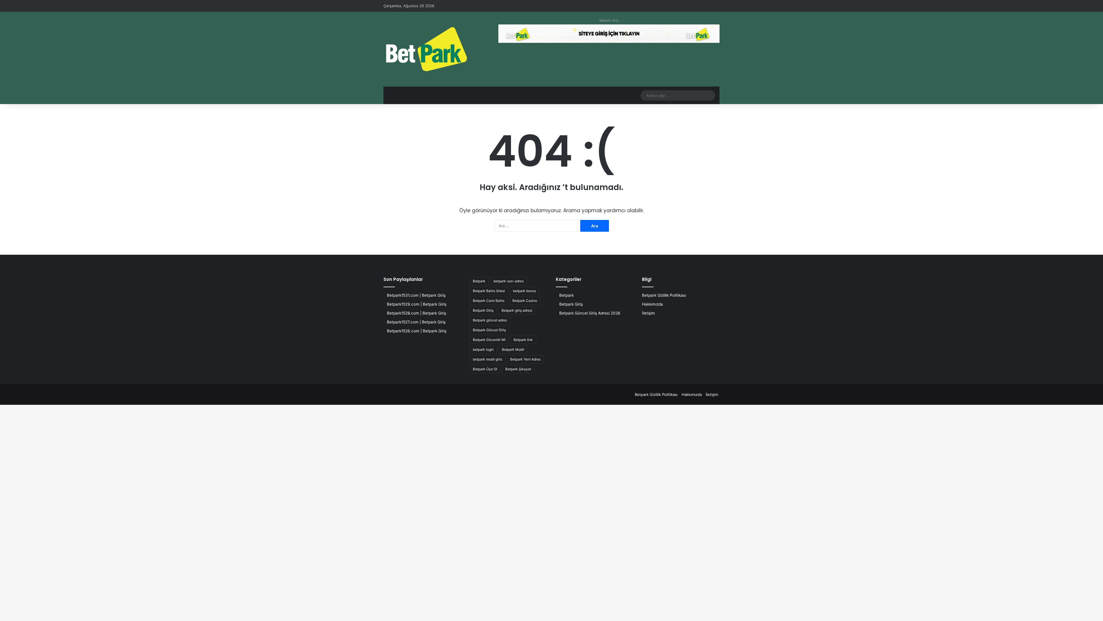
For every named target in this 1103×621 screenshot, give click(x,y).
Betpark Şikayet (518, 369)
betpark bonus (524, 291)
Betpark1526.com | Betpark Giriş (416, 331)
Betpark (479, 281)
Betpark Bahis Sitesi (489, 291)
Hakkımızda (652, 304)
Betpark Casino (524, 300)
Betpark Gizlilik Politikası (664, 295)
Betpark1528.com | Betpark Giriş (416, 313)
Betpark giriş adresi (517, 310)
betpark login (483, 349)
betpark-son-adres (508, 281)
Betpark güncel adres (490, 320)
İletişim (648, 313)
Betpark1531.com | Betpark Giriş (416, 295)
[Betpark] (426, 49)
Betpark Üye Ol (485, 369)
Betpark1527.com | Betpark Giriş (416, 322)
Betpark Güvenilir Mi (489, 340)
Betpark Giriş (609, 20)
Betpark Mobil (513, 349)
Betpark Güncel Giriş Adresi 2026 (589, 313)
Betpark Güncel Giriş (489, 330)
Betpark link (523, 340)
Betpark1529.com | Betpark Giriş (416, 304)
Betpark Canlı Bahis (488, 300)
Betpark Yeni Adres (525, 359)
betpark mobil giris (487, 359)
